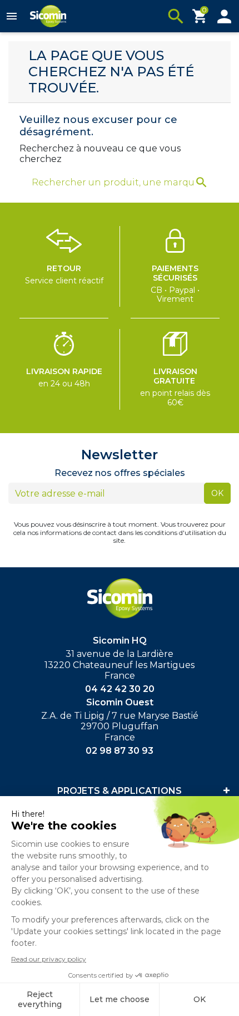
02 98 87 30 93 (119, 750)
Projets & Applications (119, 791)
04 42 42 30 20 (120, 689)
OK (217, 493)
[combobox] (113, 182)
